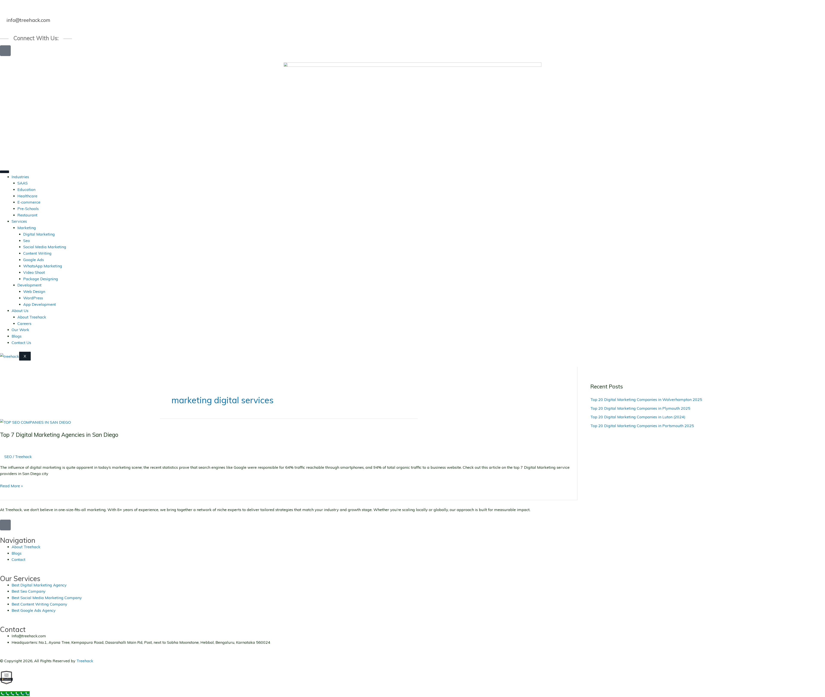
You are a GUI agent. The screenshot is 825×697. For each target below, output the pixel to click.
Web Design (34, 291)
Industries (20, 176)
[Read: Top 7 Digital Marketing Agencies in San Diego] (35, 421)
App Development (39, 304)
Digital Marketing (39, 234)
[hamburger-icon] (4, 171)
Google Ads (33, 259)
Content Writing (37, 253)
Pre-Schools (28, 208)
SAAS (22, 183)
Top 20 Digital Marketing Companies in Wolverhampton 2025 (646, 399)
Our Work (20, 329)
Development (29, 285)
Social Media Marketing (44, 246)
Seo (26, 240)
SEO (8, 456)
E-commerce (28, 202)
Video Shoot (34, 272)
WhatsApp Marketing (42, 265)
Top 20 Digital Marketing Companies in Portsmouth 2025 (642, 425)
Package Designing (40, 278)
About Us (20, 310)
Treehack (84, 660)
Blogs (16, 336)
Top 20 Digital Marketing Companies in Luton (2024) (637, 416)
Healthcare (27, 195)
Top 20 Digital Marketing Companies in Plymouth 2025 (640, 408)
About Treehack (31, 317)
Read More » (11, 485)
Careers (24, 323)
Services (19, 221)
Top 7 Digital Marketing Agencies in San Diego (59, 434)
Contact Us (21, 342)
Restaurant (27, 215)
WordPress (33, 297)
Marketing (26, 227)
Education (26, 189)
